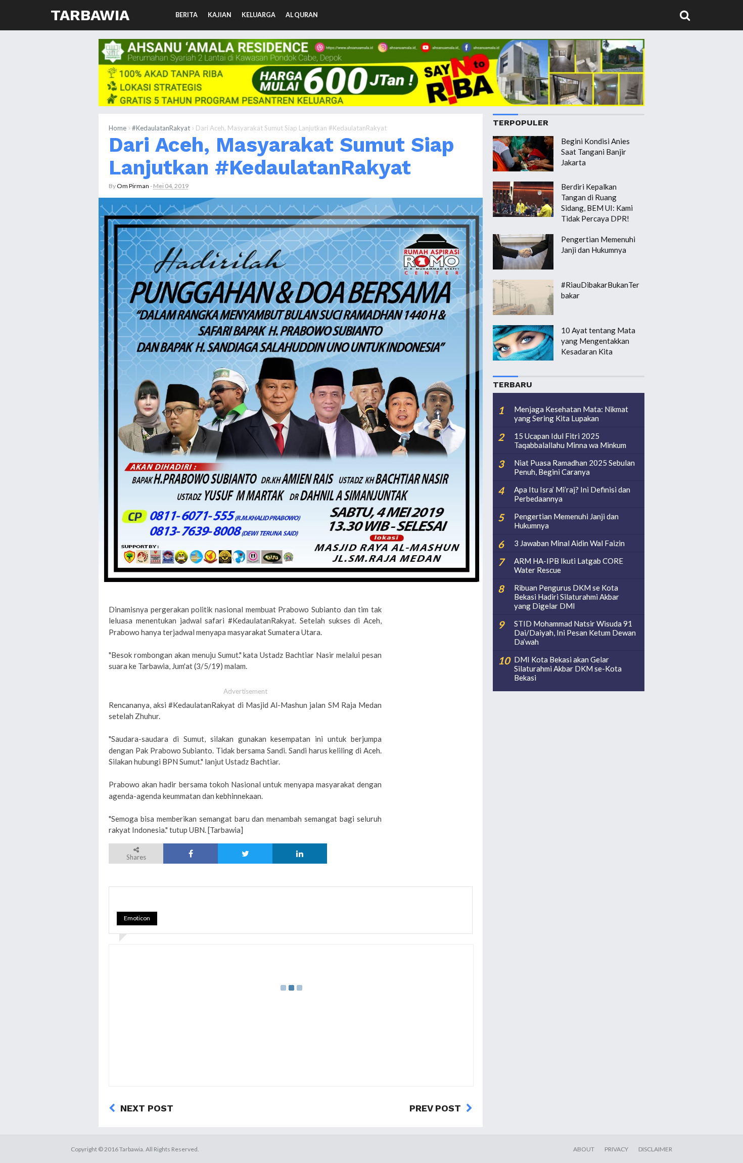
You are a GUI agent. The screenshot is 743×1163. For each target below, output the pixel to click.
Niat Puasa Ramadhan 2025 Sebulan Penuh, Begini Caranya (574, 467)
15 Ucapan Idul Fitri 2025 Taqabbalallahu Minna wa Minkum (570, 440)
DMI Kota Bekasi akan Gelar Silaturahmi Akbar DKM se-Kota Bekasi (568, 668)
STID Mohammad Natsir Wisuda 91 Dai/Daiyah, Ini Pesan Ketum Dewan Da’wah (575, 632)
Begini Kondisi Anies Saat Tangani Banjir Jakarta (595, 152)
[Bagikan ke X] (245, 853)
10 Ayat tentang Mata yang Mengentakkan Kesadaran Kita (598, 341)
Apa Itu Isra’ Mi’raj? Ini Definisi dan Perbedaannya (572, 494)
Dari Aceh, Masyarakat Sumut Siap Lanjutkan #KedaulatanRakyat (281, 156)
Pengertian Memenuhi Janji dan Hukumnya (566, 521)
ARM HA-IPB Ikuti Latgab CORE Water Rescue (568, 565)
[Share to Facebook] (190, 853)
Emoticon (137, 918)
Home (117, 128)
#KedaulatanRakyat (161, 128)
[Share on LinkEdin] (299, 853)
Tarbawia (90, 15)
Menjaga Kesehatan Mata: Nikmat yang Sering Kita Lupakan (571, 414)
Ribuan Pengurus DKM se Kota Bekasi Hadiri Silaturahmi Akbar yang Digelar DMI (566, 596)
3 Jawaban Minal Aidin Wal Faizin (569, 543)
